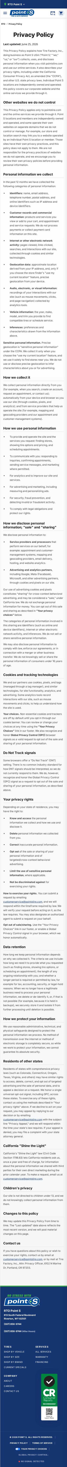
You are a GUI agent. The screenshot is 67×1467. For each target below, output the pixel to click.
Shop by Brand (13, 1362)
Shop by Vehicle (14, 1351)
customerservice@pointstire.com (22, 901)
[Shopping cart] (61, 13)
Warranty (41, 1357)
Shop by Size (12, 1357)
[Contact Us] (53, 13)
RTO (3, 24)
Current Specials (15, 1367)
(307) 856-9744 (12, 1324)
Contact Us (11, 1391)
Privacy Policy (19, 1443)
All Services (43, 1351)
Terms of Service (42, 1443)
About (8, 1381)
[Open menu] (5, 13)
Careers (9, 1386)
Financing (41, 1362)
